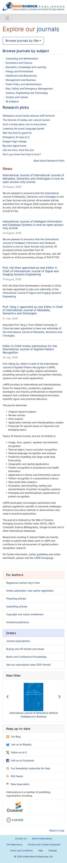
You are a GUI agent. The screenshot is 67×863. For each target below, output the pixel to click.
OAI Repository (15, 844)
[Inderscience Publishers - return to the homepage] (33, 5)
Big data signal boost (14, 145)
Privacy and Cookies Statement (44, 844)
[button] (7, 697)
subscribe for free (39, 768)
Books (9, 656)
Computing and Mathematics (22, 58)
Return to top (56, 830)
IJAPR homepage (43, 557)
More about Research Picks (49, 160)
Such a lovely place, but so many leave (24, 124)
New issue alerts (20, 784)
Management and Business (21, 79)
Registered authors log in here (23, 582)
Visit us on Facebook (22, 760)
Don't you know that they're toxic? (22, 154)
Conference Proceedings (33, 656)
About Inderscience (42, 838)
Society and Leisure (17, 97)
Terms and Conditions (21, 850)
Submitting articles (16, 606)
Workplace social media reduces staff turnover (29, 115)
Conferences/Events (17, 622)
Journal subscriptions (18, 640)
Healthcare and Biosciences (21, 75)
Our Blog (16, 736)
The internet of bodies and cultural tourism (26, 119)
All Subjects (12, 101)
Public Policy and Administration (24, 84)
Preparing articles (16, 598)
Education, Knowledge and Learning (26, 67)
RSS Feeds (17, 776)
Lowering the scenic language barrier (23, 128)
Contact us (20, 838)
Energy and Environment (19, 71)
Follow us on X (19, 752)
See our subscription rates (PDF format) (28, 664)
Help (40, 850)
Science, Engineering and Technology (27, 92)
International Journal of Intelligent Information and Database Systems (31, 243)
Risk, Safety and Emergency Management (29, 88)
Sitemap (52, 850)
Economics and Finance (19, 62)
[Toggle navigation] (7, 18)
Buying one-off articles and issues (25, 648)
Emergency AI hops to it (16, 137)
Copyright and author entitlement (24, 614)
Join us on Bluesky (21, 744)
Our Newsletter (20, 768)
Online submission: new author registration (30, 590)
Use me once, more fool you (18, 149)
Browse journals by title (22, 40)
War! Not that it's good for (17, 132)
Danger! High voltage (14, 141)
